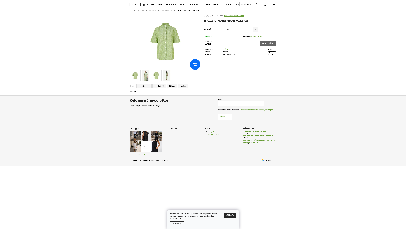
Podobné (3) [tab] (159, 86)
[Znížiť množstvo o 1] (245, 43)
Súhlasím (230, 215)
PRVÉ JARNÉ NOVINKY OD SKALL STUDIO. (258, 136)
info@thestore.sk (214, 132)
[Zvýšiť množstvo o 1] (255, 43)
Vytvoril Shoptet (270, 160)
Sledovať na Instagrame (147, 155)
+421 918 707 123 (214, 134)
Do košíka (269, 43)
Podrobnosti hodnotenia (234, 16)
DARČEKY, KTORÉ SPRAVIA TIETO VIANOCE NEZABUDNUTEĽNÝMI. (259, 141)
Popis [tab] (132, 86)
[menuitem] (156, 4)
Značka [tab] (183, 86)
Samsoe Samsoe (256, 36)
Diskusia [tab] (172, 86)
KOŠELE (225, 49)
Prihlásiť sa (224, 117)
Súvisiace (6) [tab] (144, 86)
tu (180, 218)
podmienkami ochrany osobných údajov (257, 110)
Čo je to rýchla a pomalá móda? (255, 131)
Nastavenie (177, 224)
